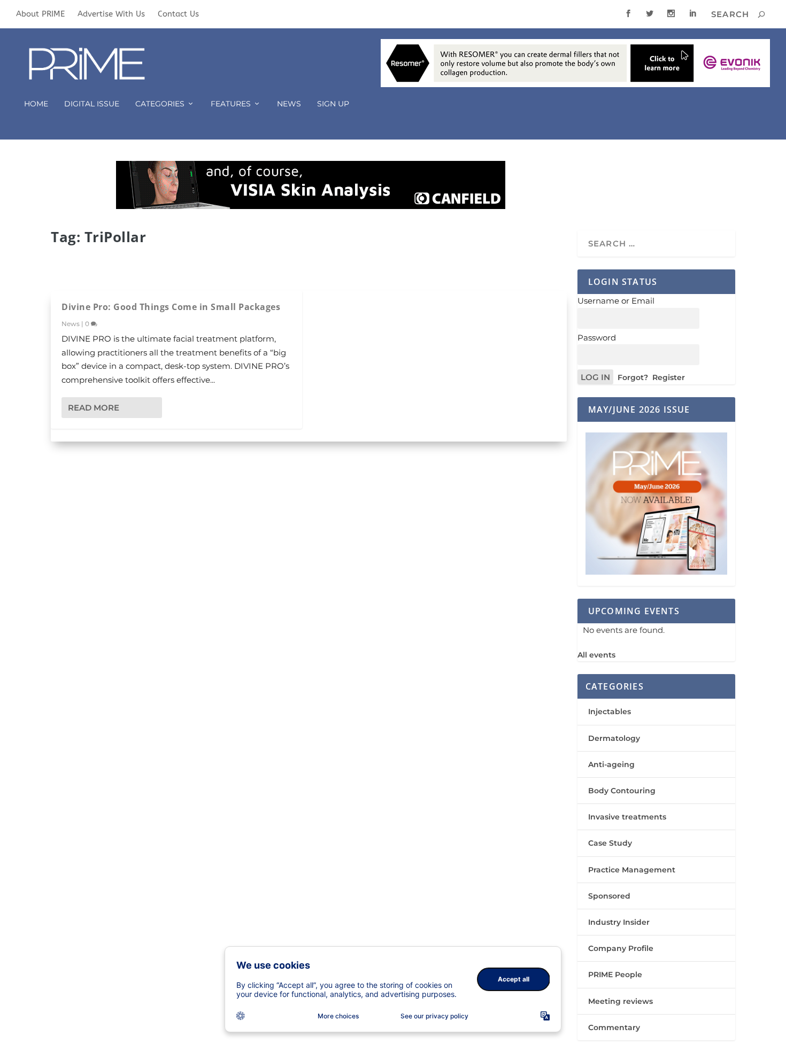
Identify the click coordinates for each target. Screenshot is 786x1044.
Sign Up (333, 104)
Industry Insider (619, 922)
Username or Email (615, 301)
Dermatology (614, 738)
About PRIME (40, 14)
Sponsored (609, 896)
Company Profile (620, 948)
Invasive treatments (627, 817)
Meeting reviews (620, 1001)
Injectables (609, 711)
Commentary (614, 1027)
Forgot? (633, 377)
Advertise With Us (111, 14)
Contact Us (178, 14)
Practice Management (631, 870)
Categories (159, 104)
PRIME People (615, 974)
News (289, 104)
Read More (93, 408)
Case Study (610, 843)
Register (668, 377)
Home (36, 104)
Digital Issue (91, 104)
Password (596, 337)
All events (596, 655)
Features (231, 104)
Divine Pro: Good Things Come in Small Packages (170, 307)
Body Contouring (622, 790)
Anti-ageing (611, 764)
